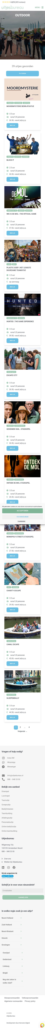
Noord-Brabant (7, 931)
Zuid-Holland (7, 925)
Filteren (22, 73)
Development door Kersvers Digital (18, 1023)
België (5, 973)
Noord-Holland (7, 918)
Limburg (6, 966)
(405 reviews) (13, 2)
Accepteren (22, 511)
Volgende (22, 731)
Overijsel (6, 953)
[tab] (12, 918)
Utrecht (4, 938)
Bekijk (12, 125)
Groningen (6, 945)
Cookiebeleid (21, 521)
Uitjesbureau (11, 1016)
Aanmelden (23, 897)
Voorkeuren (23, 517)
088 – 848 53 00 (8, 851)
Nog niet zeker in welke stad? (9, 981)
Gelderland (7, 959)
